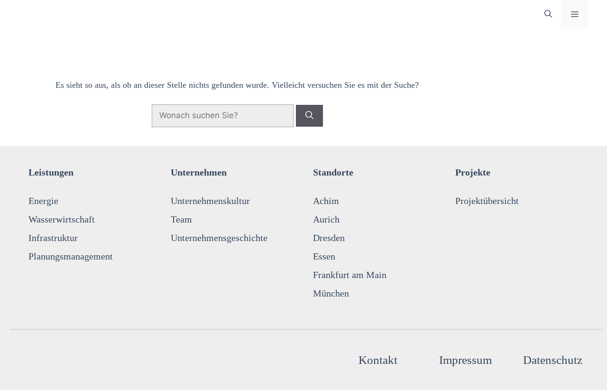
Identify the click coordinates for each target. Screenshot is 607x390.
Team (181, 219)
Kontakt (378, 359)
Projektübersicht (487, 200)
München (331, 293)
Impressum (465, 359)
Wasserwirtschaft (61, 219)
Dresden (329, 237)
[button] (548, 14)
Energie (43, 200)
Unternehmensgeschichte (219, 237)
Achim (326, 200)
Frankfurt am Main (349, 274)
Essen (324, 256)
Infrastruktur (53, 237)
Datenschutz (552, 359)
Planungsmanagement (70, 256)
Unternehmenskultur (210, 200)
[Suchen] (309, 116)
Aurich (326, 219)
